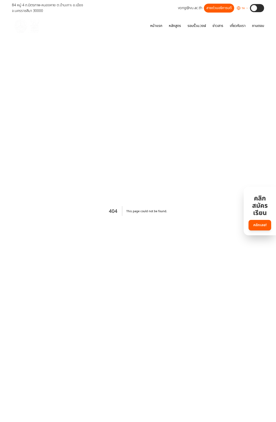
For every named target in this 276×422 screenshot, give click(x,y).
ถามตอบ (258, 26)
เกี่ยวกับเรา (237, 26)
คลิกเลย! (260, 225)
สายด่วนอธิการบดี (219, 8)
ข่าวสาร (218, 26)
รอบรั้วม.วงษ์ (197, 26)
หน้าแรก (156, 26)
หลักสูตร (175, 26)
